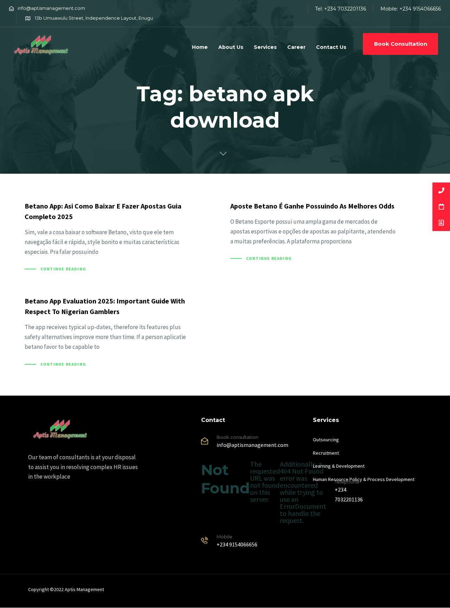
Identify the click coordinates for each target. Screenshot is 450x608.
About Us (230, 47)
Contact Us (331, 47)
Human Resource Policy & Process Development (363, 479)
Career (296, 47)
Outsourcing (326, 439)
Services (265, 47)
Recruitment (326, 453)
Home (200, 47)
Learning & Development (339, 466)
